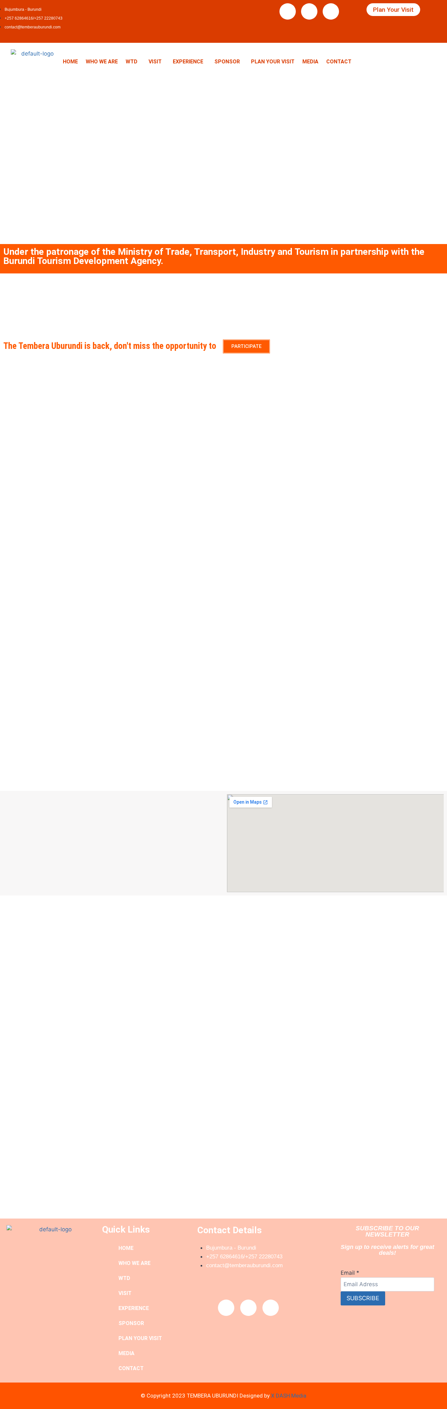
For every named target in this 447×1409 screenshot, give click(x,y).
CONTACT (338, 61)
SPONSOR (227, 61)
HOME (70, 61)
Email (350, 1273)
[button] (133, 61)
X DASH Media (288, 1395)
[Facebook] (287, 11)
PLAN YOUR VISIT (273, 61)
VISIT (155, 61)
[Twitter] (309, 11)
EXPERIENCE (188, 61)
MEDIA (310, 61)
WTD (131, 61)
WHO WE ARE (102, 61)
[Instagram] (331, 11)
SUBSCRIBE (363, 1298)
